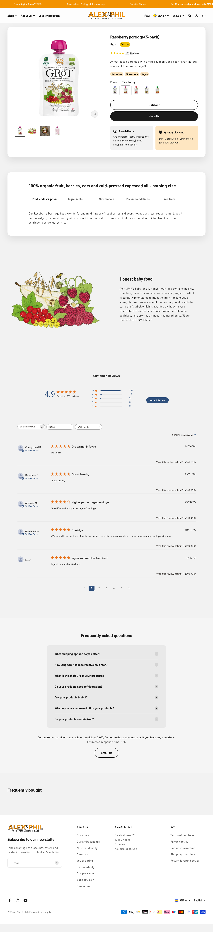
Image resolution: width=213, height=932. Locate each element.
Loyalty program (49, 15)
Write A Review (157, 400)
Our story (83, 835)
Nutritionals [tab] (106, 199)
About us (26, 15)
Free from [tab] (169, 199)
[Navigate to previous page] (84, 588)
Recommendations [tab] (138, 199)
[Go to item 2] (32, 131)
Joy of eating (85, 860)
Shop (10, 15)
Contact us (83, 886)
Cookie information (182, 848)
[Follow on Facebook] (9, 900)
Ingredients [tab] (75, 199)
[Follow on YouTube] (25, 900)
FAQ (147, 15)
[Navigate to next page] (129, 588)
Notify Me (154, 116)
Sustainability (85, 867)
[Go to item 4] (57, 131)
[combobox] (59, 427)
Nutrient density (87, 848)
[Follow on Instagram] (17, 900)
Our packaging (86, 873)
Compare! (83, 854)
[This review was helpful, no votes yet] (186, 462)
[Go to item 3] (45, 131)
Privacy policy (179, 841)
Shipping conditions (183, 854)
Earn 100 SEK (85, 879)
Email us (106, 752)
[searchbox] (28, 426)
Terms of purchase (182, 835)
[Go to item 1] (20, 131)
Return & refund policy (184, 860)
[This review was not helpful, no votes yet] (192, 462)
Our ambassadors (88, 841)
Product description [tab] (44, 199)
